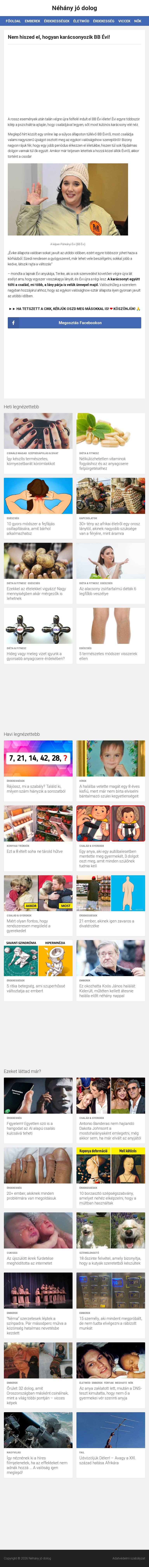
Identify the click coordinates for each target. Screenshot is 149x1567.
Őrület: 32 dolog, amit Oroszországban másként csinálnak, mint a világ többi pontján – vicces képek (37, 1395)
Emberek (32, 21)
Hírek (82, 781)
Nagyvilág (14, 1452)
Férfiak (109, 1383)
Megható (121, 1383)
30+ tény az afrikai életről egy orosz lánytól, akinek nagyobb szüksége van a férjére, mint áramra (109, 528)
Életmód (81, 21)
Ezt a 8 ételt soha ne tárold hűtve (35, 851)
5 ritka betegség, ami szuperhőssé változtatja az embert (36, 988)
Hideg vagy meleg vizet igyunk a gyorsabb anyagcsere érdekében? (36, 656)
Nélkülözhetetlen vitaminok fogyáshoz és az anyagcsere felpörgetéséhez (103, 463)
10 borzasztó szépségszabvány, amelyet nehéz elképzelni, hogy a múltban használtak (107, 1198)
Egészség (13, 518)
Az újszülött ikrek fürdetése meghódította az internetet (30, 1261)
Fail (81, 1452)
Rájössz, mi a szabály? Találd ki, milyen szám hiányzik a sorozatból (36, 789)
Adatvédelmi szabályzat (129, 1558)
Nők (137, 21)
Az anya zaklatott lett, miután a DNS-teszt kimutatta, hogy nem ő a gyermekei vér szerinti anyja (110, 1393)
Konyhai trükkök (18, 846)
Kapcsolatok (88, 518)
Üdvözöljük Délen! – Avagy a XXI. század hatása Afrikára (107, 1460)
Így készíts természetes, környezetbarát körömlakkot (31, 461)
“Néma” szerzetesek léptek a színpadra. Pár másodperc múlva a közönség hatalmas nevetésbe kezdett (37, 1325)
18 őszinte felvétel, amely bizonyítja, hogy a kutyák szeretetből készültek (110, 1261)
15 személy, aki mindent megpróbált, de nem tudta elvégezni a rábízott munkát (110, 1323)
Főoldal (13, 21)
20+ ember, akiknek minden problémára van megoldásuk (31, 1196)
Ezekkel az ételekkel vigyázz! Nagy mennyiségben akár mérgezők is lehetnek (36, 593)
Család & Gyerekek (91, 846)
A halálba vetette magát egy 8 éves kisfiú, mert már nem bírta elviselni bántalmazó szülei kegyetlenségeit (109, 791)
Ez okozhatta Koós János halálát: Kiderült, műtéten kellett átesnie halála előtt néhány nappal (107, 991)
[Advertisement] (74, 78)
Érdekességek (56, 21)
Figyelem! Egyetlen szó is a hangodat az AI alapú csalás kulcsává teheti (31, 1128)
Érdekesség (103, 21)
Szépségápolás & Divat (43, 453)
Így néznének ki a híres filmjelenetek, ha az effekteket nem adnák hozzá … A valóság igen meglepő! (37, 1465)
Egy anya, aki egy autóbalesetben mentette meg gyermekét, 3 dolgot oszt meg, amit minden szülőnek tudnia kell (109, 858)
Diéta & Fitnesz (89, 453)
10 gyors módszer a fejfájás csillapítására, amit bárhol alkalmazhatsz (31, 528)
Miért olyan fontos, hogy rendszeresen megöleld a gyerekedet (28, 926)
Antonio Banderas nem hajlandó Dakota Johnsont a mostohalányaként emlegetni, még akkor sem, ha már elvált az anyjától (110, 1130)
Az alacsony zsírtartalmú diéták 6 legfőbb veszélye (107, 591)
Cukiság (12, 1253)
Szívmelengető (89, 1253)
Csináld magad (17, 453)
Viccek (124, 21)
